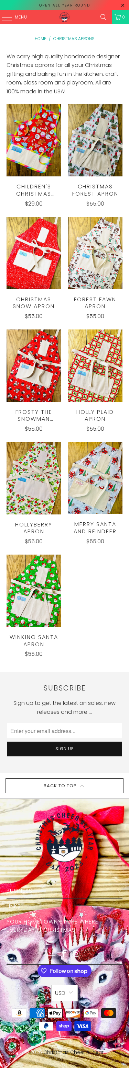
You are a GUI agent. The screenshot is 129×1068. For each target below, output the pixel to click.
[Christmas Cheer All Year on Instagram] (76, 954)
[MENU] (3, 17)
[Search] (103, 17)
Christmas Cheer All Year (73, 1052)
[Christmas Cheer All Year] (64, 17)
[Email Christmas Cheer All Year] (52, 954)
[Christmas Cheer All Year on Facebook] (64, 954)
